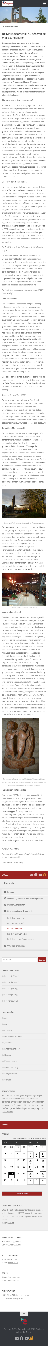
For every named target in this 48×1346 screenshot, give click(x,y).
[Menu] (44, 3)
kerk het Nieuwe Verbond (18, 934)
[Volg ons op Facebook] (35, 874)
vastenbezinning (11, 1067)
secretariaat (13, 1262)
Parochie (9, 883)
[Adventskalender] (44, 874)
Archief (7, 1024)
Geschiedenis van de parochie (20, 911)
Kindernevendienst (12, 1049)
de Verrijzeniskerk (14, 928)
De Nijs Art (27, 1332)
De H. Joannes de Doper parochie (21, 939)
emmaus (8, 1030)
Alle (5, 1018)
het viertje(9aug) (11, 988)
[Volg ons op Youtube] (40, 874)
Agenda (5, 1134)
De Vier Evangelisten (16, 905)
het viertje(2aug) (11, 995)
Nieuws (7, 1055)
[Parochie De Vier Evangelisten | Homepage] (9, 3)
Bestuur (10, 892)
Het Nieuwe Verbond (13, 1036)
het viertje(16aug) (11, 982)
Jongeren (8, 1042)
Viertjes (7, 1080)
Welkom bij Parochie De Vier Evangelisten (25, 898)
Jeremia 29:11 (8, 1223)
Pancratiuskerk (10, 1061)
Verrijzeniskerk (10, 1073)
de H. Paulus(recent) (15, 923)
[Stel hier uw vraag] (31, 874)
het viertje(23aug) (11, 976)
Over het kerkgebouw (16, 946)
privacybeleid (7, 1111)
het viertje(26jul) (11, 1001)
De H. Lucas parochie (15, 918)
